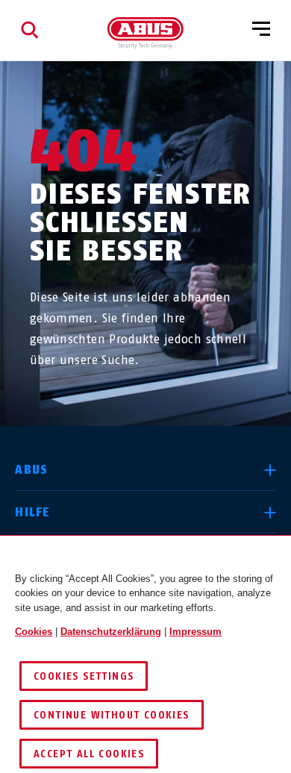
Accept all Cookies (89, 754)
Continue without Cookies (112, 715)
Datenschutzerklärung (110, 631)
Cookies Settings (84, 676)
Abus (31, 470)
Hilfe (32, 512)
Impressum (195, 631)
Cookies (33, 631)
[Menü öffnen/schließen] (261, 30)
